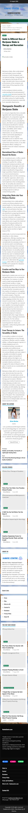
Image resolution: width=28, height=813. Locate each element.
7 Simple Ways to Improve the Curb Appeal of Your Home (12, 693)
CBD (3, 209)
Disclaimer (6, 610)
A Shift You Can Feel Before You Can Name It (12, 513)
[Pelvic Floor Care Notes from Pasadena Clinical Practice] (14, 478)
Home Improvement (8, 687)
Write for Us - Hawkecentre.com (10, 784)
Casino (5, 641)
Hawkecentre (14, 13)
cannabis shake (6, 94)
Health (4, 35)
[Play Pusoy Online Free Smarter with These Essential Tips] (14, 636)
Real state (6, 711)
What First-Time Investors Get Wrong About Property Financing (12, 717)
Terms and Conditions (7, 781)
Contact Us (7, 607)
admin (4, 720)
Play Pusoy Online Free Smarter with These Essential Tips (12, 647)
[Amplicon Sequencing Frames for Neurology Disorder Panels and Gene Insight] (14, 526)
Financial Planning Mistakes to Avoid (12, 670)
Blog (5, 601)
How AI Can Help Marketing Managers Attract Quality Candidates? (13, 458)
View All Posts (14, 442)
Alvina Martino (7, 49)
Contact (4, 771)
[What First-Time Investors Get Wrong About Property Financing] (14, 706)
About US (6, 617)
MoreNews (18, 809)
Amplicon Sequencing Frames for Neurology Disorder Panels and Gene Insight (12, 538)
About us (4, 768)
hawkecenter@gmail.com (15, 798)
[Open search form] (25, 20)
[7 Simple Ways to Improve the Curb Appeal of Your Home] (14, 682)
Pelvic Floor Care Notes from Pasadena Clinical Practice (13, 489)
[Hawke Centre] (12, 558)
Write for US (7, 604)
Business (6, 665)
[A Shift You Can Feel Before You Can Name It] (14, 502)
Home (5, 598)
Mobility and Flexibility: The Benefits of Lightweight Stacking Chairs (12, 451)
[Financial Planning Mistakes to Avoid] (14, 660)
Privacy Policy (7, 614)
